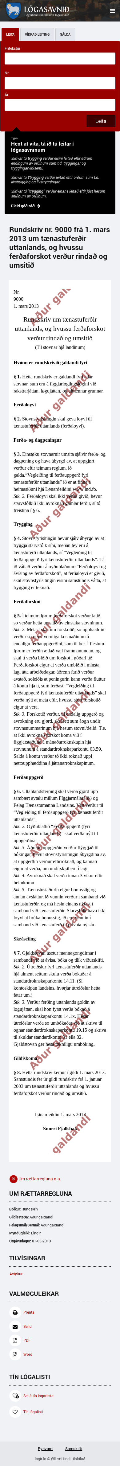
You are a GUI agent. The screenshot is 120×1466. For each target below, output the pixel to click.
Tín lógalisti (33, 1411)
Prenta (28, 1312)
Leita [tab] (10, 34)
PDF (26, 1340)
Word (27, 1354)
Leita (100, 121)
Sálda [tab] (65, 34)
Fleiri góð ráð (23, 206)
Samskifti (73, 1448)
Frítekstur (12, 48)
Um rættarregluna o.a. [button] (39, 1179)
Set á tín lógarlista (38, 1395)
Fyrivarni (45, 1448)
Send (27, 1326)
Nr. (7, 73)
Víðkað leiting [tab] (37, 34)
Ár (6, 94)
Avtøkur (16, 1273)
